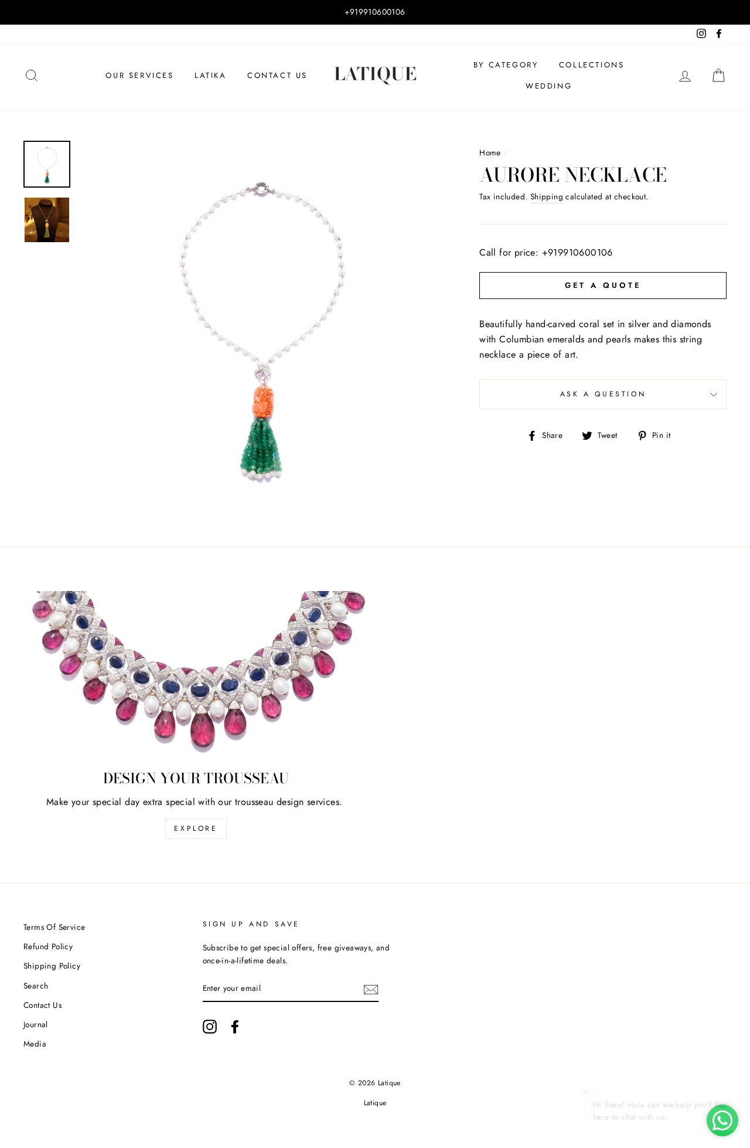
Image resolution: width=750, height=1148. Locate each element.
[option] (375, 12)
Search (35, 985)
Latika (211, 75)
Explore (195, 828)
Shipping (546, 196)
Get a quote (603, 285)
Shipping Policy (51, 966)
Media (34, 1043)
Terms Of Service (54, 927)
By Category (505, 64)
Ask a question (603, 394)
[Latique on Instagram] (210, 1027)
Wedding (549, 85)
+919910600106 (577, 252)
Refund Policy (48, 946)
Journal (35, 1024)
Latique (375, 1103)
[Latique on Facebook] (235, 1027)
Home (490, 152)
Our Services (139, 75)
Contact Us (277, 75)
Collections (592, 64)
